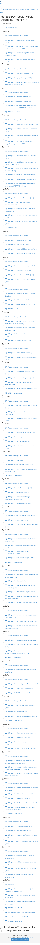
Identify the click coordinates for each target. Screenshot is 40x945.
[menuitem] (1, 4)
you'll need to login (27, 937)
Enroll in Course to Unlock (20, 940)
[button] (1, 2)
